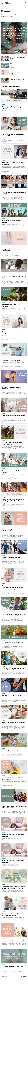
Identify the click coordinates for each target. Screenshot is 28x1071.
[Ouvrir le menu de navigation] (25, 2)
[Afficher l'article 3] (23, 51)
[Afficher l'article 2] (20, 51)
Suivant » (23, 976)
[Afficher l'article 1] (16, 51)
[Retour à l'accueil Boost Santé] (7, 3)
